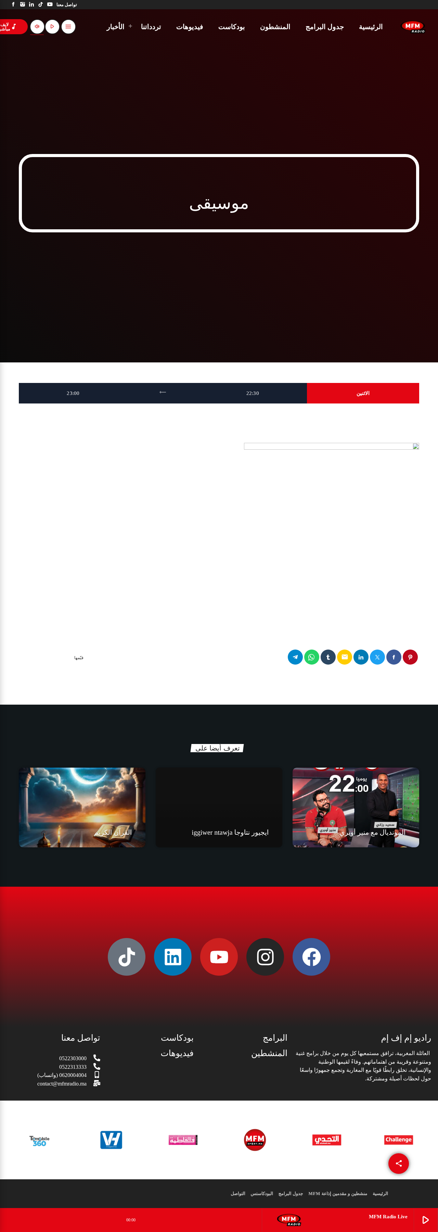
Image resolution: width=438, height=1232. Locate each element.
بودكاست (177, 1038)
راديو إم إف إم (406, 1038)
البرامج (275, 1038)
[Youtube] (219, 957)
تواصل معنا (80, 1038)
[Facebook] (13, 4)
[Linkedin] (173, 957)
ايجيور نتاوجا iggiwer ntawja (230, 832)
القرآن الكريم (113, 832)
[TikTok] (41, 4)
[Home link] (413, 26)
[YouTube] (50, 4)
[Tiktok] (126, 957)
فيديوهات (177, 1053)
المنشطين (269, 1053)
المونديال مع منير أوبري (372, 832)
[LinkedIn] (32, 4)
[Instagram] (23, 4)
